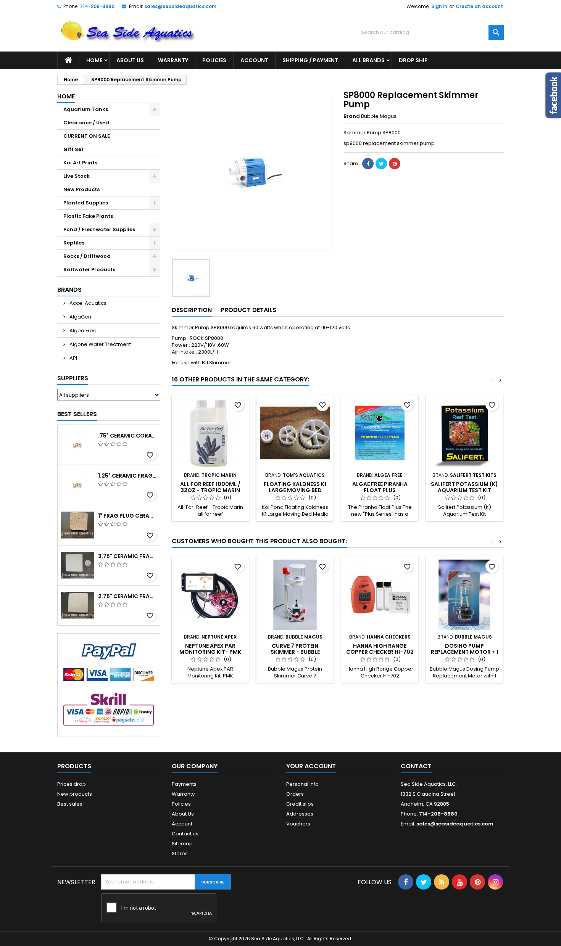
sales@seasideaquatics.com (180, 6)
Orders (295, 794)
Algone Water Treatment (99, 344)
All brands (368, 60)
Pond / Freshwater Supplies (99, 229)
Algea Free (82, 330)
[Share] (368, 163)
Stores (180, 853)
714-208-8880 (97, 6)
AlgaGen (79, 316)
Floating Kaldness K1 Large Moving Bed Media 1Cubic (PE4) (295, 490)
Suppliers (72, 378)
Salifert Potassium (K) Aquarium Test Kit (464, 487)
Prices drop (71, 784)
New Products (81, 189)
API (72, 358)
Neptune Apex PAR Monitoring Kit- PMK (210, 649)
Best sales (69, 804)
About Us (130, 60)
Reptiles (73, 242)
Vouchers (298, 823)
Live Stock (76, 176)
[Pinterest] (394, 163)
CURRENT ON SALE (86, 136)
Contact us (185, 833)
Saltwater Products (89, 269)
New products (74, 794)
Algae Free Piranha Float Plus (380, 487)
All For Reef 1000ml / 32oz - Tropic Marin (210, 487)
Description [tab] (192, 310)
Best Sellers (77, 414)
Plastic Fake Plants (88, 216)
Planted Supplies (85, 202)
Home (94, 60)
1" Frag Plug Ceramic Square (127, 516)
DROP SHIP (413, 60)
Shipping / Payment (310, 60)
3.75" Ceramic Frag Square (127, 556)
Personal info (302, 784)
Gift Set (73, 149)
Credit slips (300, 804)
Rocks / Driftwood (87, 256)
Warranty (173, 60)
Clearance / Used (86, 122)
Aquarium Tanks (85, 109)
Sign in (439, 6)
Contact (416, 766)
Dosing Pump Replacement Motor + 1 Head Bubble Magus (464, 652)
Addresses (299, 813)
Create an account (479, 6)
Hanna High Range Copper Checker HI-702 (380, 649)
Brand (351, 116)
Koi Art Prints (80, 162)
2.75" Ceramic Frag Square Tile (127, 596)
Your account (311, 766)
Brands (69, 289)
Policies (214, 60)
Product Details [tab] (248, 310)
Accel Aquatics (87, 303)
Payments (184, 784)
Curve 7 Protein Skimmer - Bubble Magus (295, 652)
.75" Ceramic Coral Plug (127, 436)
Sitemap (182, 843)
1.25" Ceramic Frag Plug (127, 476)
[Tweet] (381, 163)
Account (254, 60)
